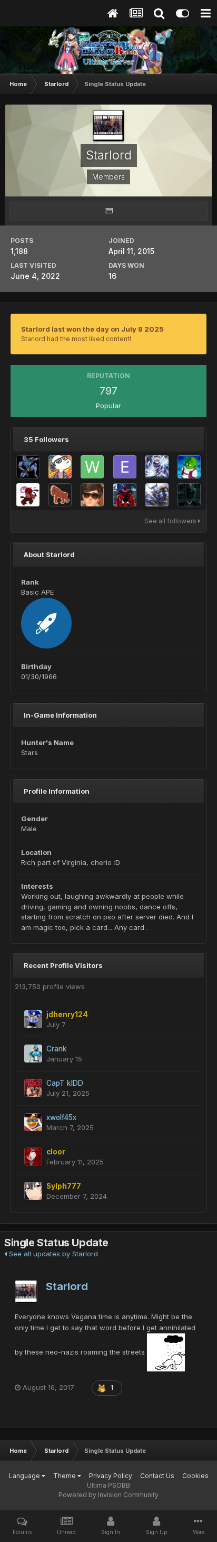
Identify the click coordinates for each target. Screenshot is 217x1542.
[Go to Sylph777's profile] (33, 1191)
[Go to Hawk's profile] (28, 494)
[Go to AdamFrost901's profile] (157, 494)
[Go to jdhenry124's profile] (33, 1019)
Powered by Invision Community (108, 1495)
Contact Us (157, 1476)
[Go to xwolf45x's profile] (33, 1122)
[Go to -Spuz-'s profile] (60, 466)
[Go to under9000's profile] (189, 466)
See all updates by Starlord (52, 1253)
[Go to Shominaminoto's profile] (92, 494)
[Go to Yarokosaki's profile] (124, 494)
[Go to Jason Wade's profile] (157, 466)
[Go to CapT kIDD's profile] (33, 1088)
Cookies (195, 1476)
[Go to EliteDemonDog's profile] (124, 466)
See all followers (171, 521)
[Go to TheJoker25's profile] (189, 494)
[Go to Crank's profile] (33, 1054)
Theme (65, 1476)
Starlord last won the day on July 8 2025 (92, 329)
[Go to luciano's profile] (28, 466)
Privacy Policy (110, 1476)
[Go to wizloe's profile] (92, 466)
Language (25, 1476)
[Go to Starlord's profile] (26, 1291)
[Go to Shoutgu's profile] (60, 494)
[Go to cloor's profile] (33, 1156)
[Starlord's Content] (108, 211)
